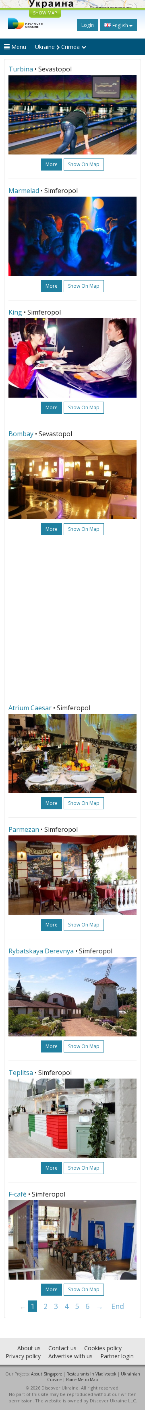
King (15, 312)
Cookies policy (103, 1348)
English (120, 25)
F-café (17, 1194)
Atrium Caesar (30, 707)
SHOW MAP (45, 13)
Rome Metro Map (82, 1379)
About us (29, 1348)
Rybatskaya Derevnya (41, 951)
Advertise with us (70, 1356)
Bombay (20, 433)
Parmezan (23, 829)
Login (87, 25)
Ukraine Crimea (58, 47)
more (52, 164)
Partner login (117, 1356)
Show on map (83, 164)
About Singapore (46, 1374)
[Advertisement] (72, 615)
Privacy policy (23, 1356)
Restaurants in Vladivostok (91, 1374)
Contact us (62, 1348)
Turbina (20, 69)
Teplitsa (20, 1072)
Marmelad (23, 190)
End (117, 1306)
